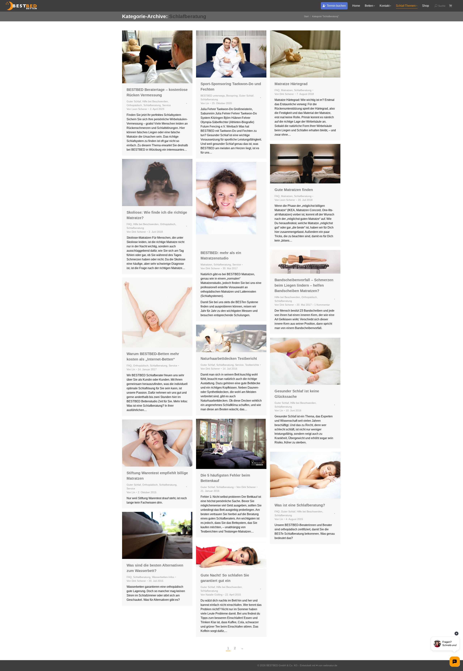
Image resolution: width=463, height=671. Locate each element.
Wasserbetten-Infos (163, 577)
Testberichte (252, 364)
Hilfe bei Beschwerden (155, 101)
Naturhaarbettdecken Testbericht (229, 358)
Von (137, 109)
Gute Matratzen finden (294, 190)
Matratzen (287, 90)
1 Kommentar (322, 304)
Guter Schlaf (134, 101)
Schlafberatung (152, 105)
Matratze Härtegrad (291, 84)
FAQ (277, 90)
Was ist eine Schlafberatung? (300, 505)
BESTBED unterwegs (213, 95)
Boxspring (232, 95)
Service (166, 105)
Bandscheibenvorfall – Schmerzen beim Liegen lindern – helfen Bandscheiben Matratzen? (304, 285)
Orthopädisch (134, 105)
